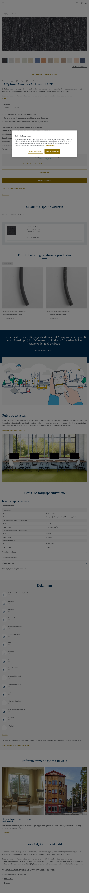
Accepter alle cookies (52, 151)
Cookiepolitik (50, 145)
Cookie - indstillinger (35, 151)
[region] (44, 144)
